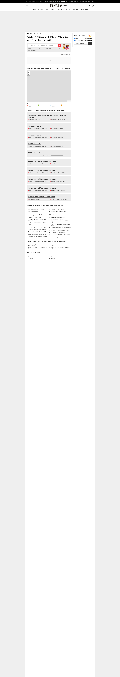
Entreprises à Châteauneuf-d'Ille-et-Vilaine (60, 234)
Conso (34, 9)
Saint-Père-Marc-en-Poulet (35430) (59, 199)
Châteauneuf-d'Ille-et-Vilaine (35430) (59, 119)
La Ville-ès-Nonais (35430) (57, 128)
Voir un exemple (88, 38)
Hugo (89, 1)
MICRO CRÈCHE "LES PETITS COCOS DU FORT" (41, 197)
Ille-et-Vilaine (37, 34)
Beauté (33, 1)
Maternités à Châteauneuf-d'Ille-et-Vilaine (38, 227)
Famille (63, 1)
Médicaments (54, 256)
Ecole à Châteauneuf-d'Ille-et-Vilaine (36, 226)
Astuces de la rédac (79, 40)
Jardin (50, 1)
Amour (54, 1)
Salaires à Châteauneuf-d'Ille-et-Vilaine (37, 229)
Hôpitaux (53, 258)
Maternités (30, 258)
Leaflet (69, 101)
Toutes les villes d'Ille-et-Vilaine (58, 211)
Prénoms (75, 9)
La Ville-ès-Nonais (42, 48)
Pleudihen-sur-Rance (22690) (58, 164)
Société (71, 1)
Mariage (58, 1)
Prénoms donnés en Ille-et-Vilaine (58, 232)
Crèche (30, 34)
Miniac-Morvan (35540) (56, 208)
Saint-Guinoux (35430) (33, 211)
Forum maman (84, 9)
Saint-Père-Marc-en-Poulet (53, 48)
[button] (29, 72)
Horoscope (84, 1)
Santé (67, 1)
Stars (75, 1)
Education (61, 9)
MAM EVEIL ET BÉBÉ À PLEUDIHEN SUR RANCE (42, 161)
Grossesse (40, 9)
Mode (29, 1)
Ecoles (29, 256)
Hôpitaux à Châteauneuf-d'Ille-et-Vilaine (60, 238)
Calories (52, 255)
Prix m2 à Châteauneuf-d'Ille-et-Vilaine (60, 236)
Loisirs (79, 1)
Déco (46, 1)
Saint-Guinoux (32, 50)
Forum (92, 1)
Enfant (53, 9)
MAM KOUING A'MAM (34, 126)
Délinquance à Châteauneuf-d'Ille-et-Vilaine (61, 230)
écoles (68, 9)
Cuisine (37, 1)
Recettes (42, 1)
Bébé (47, 9)
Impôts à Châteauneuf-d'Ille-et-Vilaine (37, 234)
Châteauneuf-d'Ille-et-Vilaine (34, 217)
